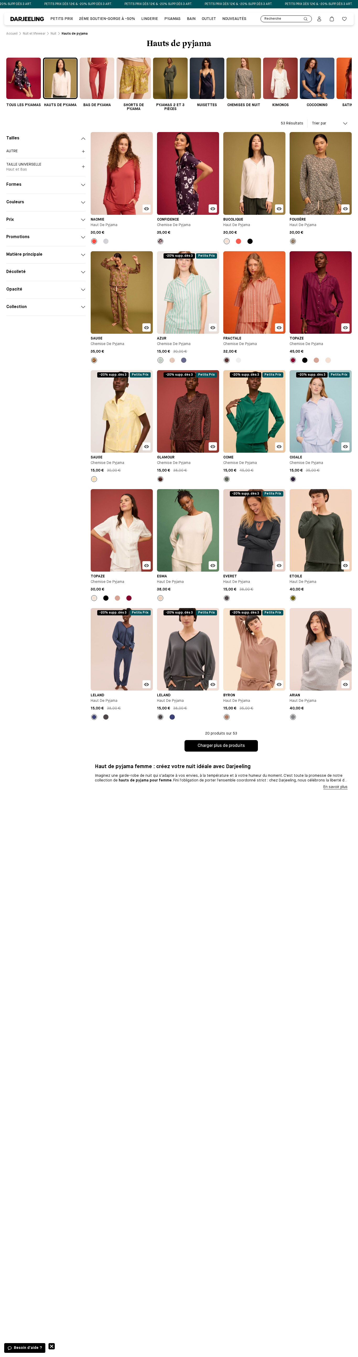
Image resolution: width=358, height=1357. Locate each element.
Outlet (209, 19)
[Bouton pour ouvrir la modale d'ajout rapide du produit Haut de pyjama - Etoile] (345, 565)
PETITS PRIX (61, 19)
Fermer (51, 1346)
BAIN (191, 19)
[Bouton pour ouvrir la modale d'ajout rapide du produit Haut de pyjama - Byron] (279, 684)
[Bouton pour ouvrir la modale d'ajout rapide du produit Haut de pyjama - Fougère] (345, 208)
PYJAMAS (172, 19)
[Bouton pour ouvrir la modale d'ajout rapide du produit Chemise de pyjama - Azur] (213, 327)
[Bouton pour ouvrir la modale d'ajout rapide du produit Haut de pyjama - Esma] (213, 565)
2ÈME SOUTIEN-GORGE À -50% (107, 19)
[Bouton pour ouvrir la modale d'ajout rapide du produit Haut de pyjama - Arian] (345, 684)
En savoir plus (335, 787)
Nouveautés (234, 19)
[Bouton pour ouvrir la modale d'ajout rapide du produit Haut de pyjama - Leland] (146, 684)
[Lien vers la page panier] (332, 19)
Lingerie (149, 19)
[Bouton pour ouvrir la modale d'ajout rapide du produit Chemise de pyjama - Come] (279, 446)
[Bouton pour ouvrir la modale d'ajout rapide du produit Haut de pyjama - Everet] (279, 565)
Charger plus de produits (221, 746)
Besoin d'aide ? (28, 1348)
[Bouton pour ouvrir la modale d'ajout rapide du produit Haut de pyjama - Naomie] (146, 208)
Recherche (272, 18)
